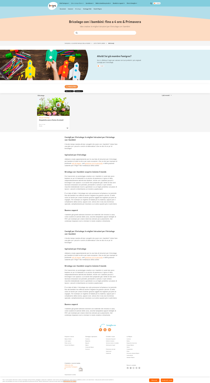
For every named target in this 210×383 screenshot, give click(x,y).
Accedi (158, 3)
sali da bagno (76, 163)
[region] (105, 380)
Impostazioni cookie (70, 374)
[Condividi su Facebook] (100, 329)
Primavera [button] (78, 91)
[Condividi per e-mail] (109, 329)
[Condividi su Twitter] (105, 329)
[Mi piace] (67, 128)
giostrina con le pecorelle (94, 163)
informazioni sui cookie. (70, 381)
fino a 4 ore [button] (69, 91)
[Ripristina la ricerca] (133, 32)
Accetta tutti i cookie (167, 380)
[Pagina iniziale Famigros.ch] (53, 6)
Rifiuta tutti (154, 380)
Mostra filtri (72, 87)
